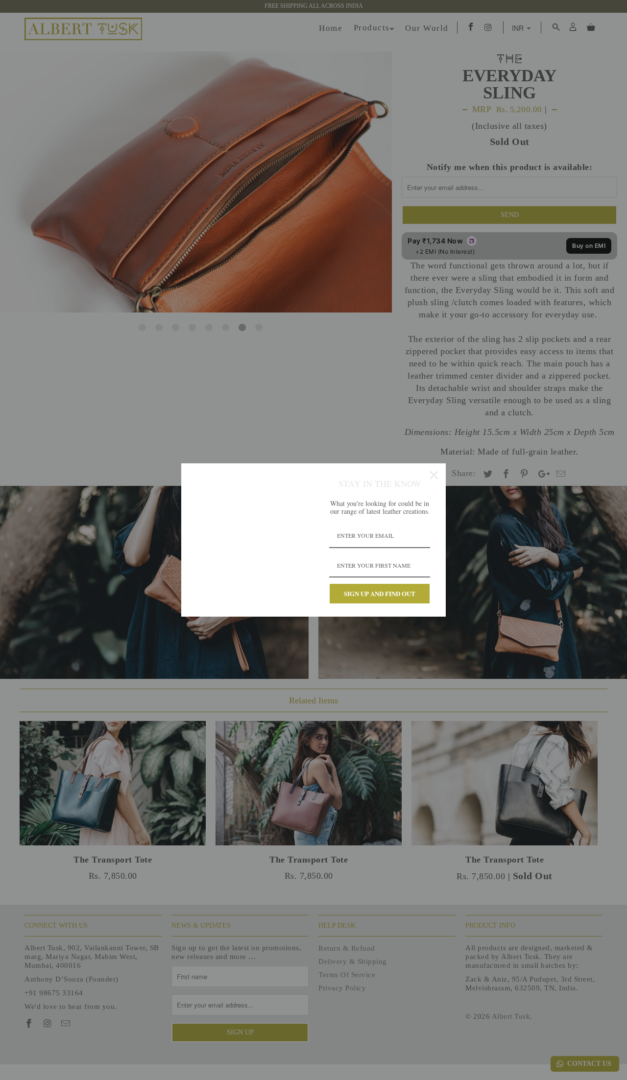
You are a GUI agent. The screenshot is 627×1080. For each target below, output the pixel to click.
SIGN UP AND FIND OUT (379, 593)
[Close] (434, 475)
